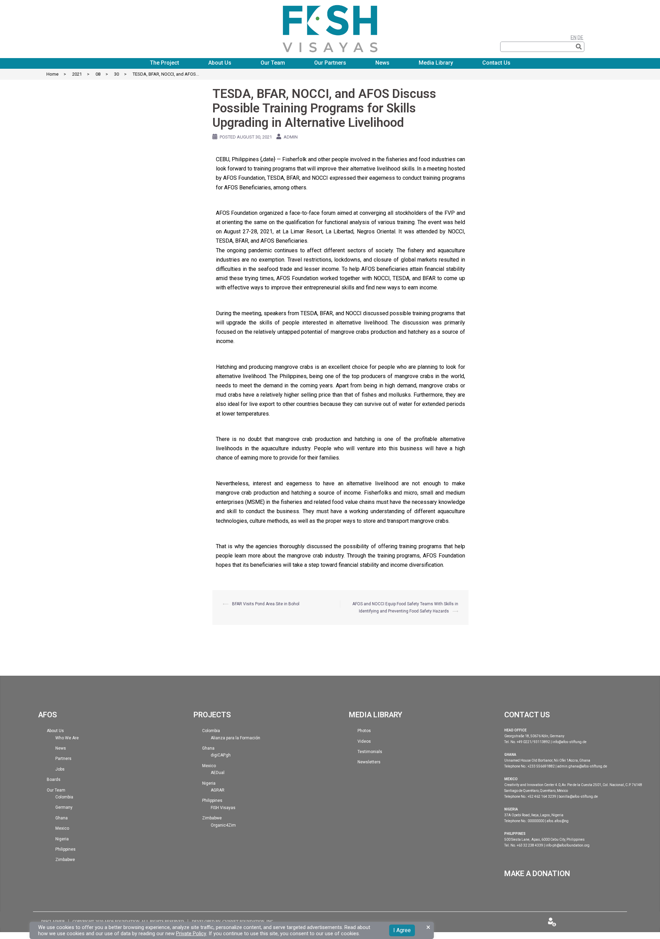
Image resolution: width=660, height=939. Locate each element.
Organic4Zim (223, 825)
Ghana (61, 818)
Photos (364, 730)
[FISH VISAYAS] (330, 25)
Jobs (60, 769)
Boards (53, 779)
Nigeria (62, 839)
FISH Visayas (223, 807)
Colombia (64, 797)
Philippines (65, 849)
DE (580, 37)
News (382, 63)
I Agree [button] (402, 930)
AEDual (217, 772)
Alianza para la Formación (235, 738)
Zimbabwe (65, 859)
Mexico (62, 828)
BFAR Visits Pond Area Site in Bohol (265, 603)
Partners (63, 758)
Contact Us (496, 63)
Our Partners (330, 63)
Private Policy (191, 933)
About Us (219, 63)
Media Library (436, 63)
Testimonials (370, 751)
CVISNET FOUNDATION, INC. (248, 921)
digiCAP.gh (221, 755)
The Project (164, 63)
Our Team (273, 63)
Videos (364, 741)
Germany (64, 807)
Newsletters (369, 762)
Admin (291, 137)
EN (573, 37)
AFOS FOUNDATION (122, 921)
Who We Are (67, 738)
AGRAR (217, 790)
